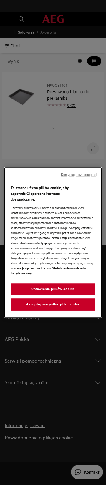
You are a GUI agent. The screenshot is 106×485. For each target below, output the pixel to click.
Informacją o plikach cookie (28, 268)
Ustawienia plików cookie (53, 289)
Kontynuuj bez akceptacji (79, 174)
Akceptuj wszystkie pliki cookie (53, 304)
